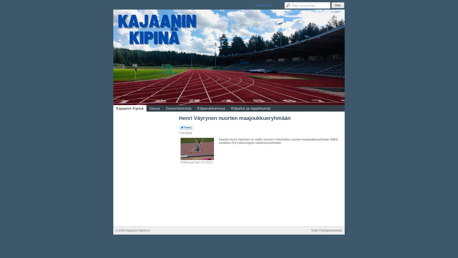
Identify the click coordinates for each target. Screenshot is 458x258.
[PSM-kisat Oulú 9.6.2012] (197, 159)
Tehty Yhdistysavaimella (326, 230)
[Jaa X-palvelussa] (186, 128)
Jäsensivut (263, 5)
